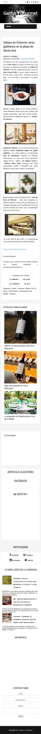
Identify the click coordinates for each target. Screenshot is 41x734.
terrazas (12, 294)
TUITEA (27, 279)
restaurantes (13, 291)
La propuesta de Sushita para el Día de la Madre (19, 418)
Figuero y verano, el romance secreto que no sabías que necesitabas (24, 620)
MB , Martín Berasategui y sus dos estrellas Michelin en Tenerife (25, 602)
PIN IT (28, 284)
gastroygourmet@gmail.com (12, 267)
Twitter (30, 560)
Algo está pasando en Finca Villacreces (16, 387)
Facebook (15, 555)
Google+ (30, 555)
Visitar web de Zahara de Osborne (14, 249)
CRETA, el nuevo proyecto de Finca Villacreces (19, 347)
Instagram (16, 560)
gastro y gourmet (10, 57)
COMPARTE (14, 279)
